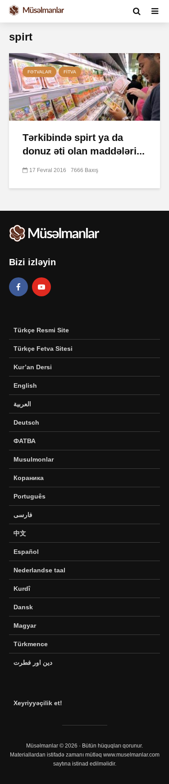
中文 (20, 533)
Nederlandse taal (39, 570)
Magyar (25, 625)
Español (26, 551)
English (25, 385)
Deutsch (26, 422)
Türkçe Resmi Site (41, 330)
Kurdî (22, 588)
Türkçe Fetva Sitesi (43, 348)
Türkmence (31, 644)
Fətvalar (39, 71)
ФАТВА (25, 440)
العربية (22, 404)
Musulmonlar (34, 459)
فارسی (23, 514)
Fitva (70, 71)
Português (30, 496)
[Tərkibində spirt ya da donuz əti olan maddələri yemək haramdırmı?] (84, 86)
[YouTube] (41, 286)
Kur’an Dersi (33, 367)
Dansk (23, 607)
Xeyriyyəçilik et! (38, 703)
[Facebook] (18, 286)
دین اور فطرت (33, 662)
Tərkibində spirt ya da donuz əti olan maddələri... (84, 144)
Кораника (29, 477)
